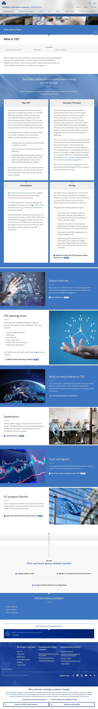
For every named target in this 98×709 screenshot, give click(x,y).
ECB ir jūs (86, 7)
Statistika (41, 11)
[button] (92, 3)
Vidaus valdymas (11, 607)
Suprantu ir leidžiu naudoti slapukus (26, 704)
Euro (50, 11)
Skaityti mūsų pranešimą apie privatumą (34, 699)
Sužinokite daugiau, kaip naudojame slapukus (64, 699)
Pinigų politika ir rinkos (8, 11)
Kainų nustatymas (12, 612)
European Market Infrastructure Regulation (50, 585)
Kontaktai (20, 662)
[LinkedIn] (77, 675)
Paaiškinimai (21, 657)
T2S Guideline (39, 205)
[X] (73, 675)
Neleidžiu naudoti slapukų (72, 704)
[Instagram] (82, 675)
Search (90, 3)
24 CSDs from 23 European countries (23, 193)
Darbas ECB (93, 7)
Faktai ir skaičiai (11, 609)
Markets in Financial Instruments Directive (75, 574)
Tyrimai (58, 11)
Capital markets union (26, 574)
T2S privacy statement (67, 165)
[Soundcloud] (90, 675)
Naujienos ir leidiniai (69, 11)
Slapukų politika (66, 658)
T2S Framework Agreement (32, 207)
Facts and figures (60, 50)
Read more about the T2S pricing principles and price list (71, 257)
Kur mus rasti (21, 665)
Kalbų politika (65, 663)
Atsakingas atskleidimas (46, 661)
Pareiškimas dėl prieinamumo (70, 661)
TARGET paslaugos (33, 15)
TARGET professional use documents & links (26, 634)
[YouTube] (86, 675)
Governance (37, 50)
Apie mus (78, 7)
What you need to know (13, 50)
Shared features (57, 297)
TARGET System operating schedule (20, 359)
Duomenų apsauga (67, 651)
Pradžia (4, 15)
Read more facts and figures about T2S (65, 473)
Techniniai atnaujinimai (46, 658)
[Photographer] (44, 304)
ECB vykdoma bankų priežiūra (86, 11)
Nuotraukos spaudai (23, 659)
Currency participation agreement (64, 396)
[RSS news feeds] (94, 675)
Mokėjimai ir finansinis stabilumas (26, 11)
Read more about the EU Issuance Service (21, 516)
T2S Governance (12, 436)
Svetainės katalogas (7, 669)
